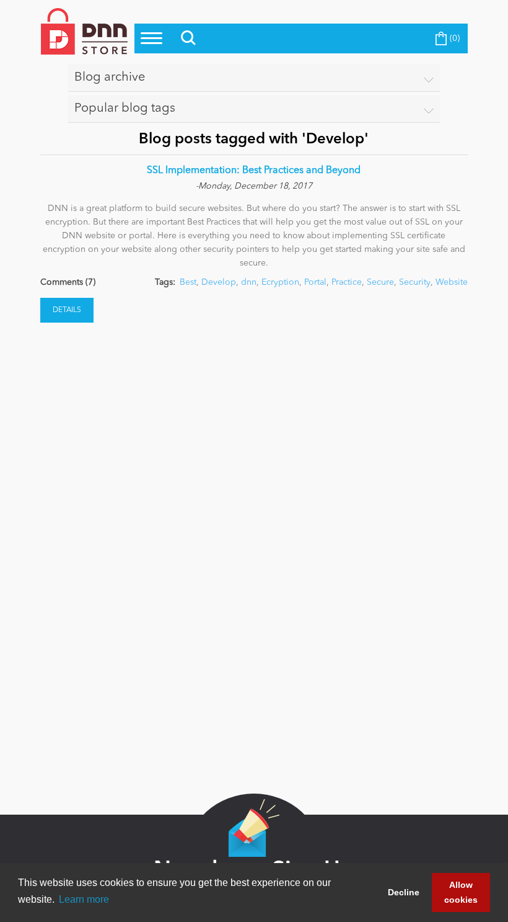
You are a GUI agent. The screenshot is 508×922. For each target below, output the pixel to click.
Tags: (165, 282)
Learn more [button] (84, 899)
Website (452, 282)
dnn (248, 282)
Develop (218, 282)
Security (415, 282)
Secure (380, 282)
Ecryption (280, 282)
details (67, 310)
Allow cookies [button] (461, 892)
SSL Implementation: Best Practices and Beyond (254, 171)
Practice (346, 282)
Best (188, 282)
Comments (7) (67, 282)
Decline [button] (403, 892)
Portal (315, 282)
